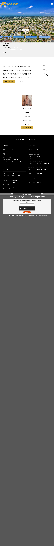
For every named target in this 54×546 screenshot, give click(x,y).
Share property (9, 81)
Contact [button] (21, 81)
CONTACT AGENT (27, 127)
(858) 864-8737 (27, 116)
